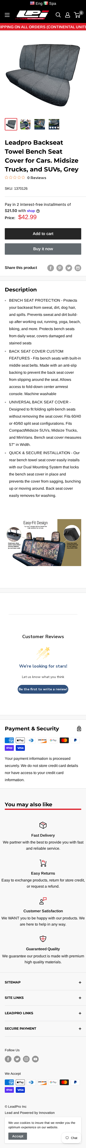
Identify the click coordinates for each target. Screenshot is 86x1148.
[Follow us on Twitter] (17, 1059)
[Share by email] (78, 267)
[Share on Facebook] (50, 267)
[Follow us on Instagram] (26, 1059)
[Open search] (58, 15)
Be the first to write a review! (43, 689)
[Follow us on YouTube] (35, 1059)
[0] (77, 15)
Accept (17, 1136)
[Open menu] (7, 15)
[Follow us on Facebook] (8, 1059)
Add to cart (43, 233)
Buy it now (43, 249)
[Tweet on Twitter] (68, 267)
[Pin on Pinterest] (59, 267)
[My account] (67, 15)
